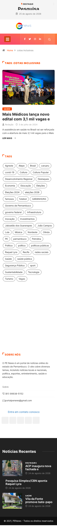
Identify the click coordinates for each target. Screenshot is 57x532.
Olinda (46, 232)
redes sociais (41, 252)
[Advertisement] (28, 320)
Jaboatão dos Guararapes (18, 225)
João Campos (45, 225)
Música (18, 232)
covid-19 (9, 172)
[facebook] (24, 39)
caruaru (45, 165)
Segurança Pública (15, 265)
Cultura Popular (41, 172)
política (21, 245)
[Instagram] (28, 420)
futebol (23, 199)
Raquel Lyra (11, 252)
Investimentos (27, 219)
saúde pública (24, 258)
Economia (10, 185)
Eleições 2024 (12, 192)
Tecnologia (33, 272)
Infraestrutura (34, 212)
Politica (9, 245)
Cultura (23, 172)
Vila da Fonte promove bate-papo (38, 500)
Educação (26, 185)
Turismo (9, 278)
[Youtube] (36, 420)
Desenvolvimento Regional (18, 179)
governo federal (13, 212)
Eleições (40, 185)
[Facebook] (5, 420)
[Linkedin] (40, 39)
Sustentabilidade (13, 272)
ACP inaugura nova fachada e (38, 467)
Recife (26, 252)
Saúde (7, 109)
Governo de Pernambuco (18, 205)
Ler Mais (7, 138)
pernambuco (19, 238)
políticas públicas (40, 245)
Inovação (10, 219)
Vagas (22, 278)
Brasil (33, 165)
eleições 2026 (32, 192)
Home (10, 50)
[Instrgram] (35, 39)
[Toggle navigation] (7, 39)
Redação (9, 124)
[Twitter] (30, 39)
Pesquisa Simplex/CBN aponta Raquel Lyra (26, 482)
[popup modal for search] (49, 39)
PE (6, 238)
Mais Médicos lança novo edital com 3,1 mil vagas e (26, 116)
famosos (9, 199)
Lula (7, 232)
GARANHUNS (39, 199)
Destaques (43, 179)
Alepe (22, 165)
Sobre (5, 386)
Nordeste (32, 232)
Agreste (9, 165)
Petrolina (36, 238)
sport (32, 265)
